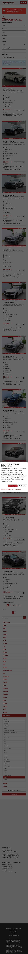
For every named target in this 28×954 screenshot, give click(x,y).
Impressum (18, 489)
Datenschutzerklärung (7, 489)
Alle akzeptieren (12, 485)
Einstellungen (22, 485)
